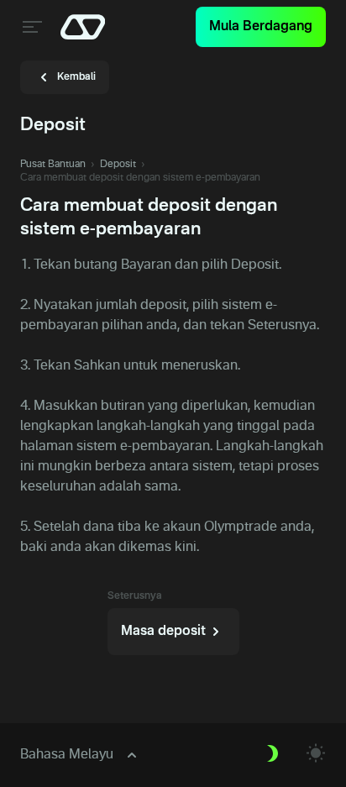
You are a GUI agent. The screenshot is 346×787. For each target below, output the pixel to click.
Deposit (118, 165)
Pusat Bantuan (53, 165)
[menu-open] (30, 27)
